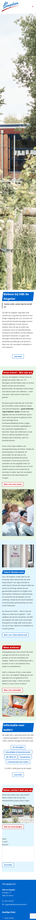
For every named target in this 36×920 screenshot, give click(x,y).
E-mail (5, 842)
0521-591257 (9, 901)
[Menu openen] (32, 6)
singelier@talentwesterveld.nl (16, 904)
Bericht (5, 845)
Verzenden (8, 865)
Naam (4, 839)
